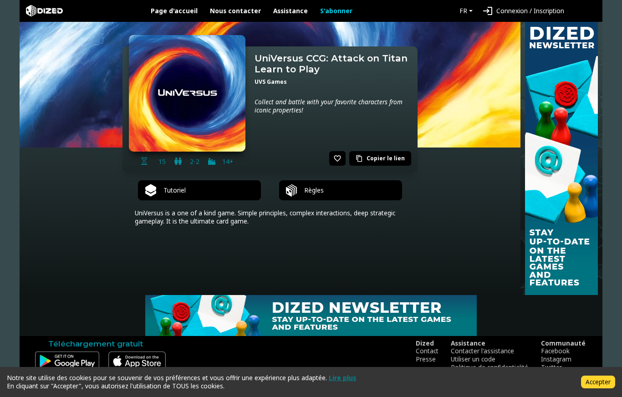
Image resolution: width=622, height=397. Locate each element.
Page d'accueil (174, 11)
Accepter (598, 381)
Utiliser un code (473, 359)
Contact (427, 351)
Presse (426, 359)
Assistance (290, 11)
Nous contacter (235, 11)
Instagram (556, 359)
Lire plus (342, 377)
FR (463, 10)
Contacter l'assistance (482, 351)
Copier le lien (380, 158)
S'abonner (336, 11)
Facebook (555, 351)
